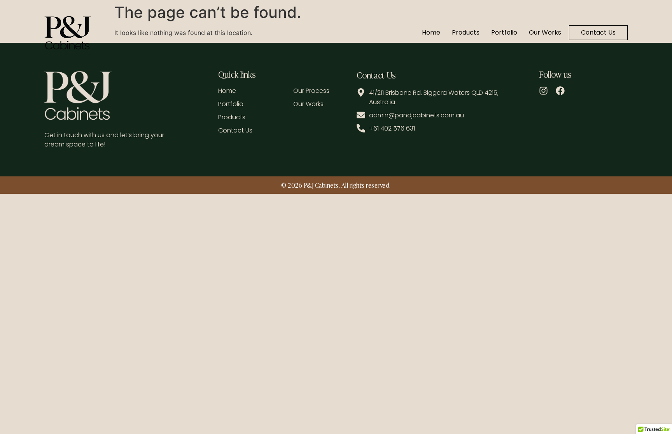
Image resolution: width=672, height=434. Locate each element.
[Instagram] (543, 90)
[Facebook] (560, 90)
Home (431, 32)
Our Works (545, 32)
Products (466, 32)
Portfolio (504, 32)
